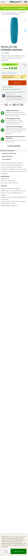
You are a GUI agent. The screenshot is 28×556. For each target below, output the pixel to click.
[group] (14, 30)
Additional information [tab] (9, 153)
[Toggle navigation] (2, 2)
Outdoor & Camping (11, 12)
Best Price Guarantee (9, 73)
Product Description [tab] (8, 150)
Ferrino (7, 53)
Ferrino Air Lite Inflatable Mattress (10, 14)
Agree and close (18, 551)
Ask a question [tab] (6, 159)
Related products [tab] (7, 156)
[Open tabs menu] (2, 146)
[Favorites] (22, 2)
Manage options (5, 551)
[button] (25, 30)
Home (2, 12)
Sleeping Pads (23, 12)
